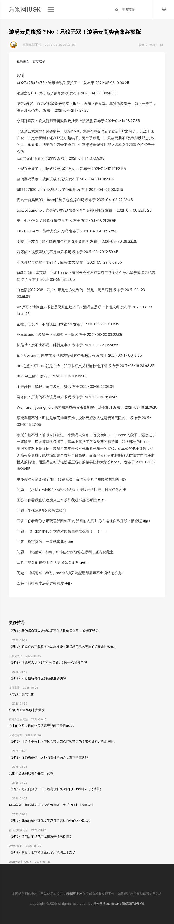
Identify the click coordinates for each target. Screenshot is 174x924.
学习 (152, 45)
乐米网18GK (25, 9)
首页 (141, 45)
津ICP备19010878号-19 (127, 903)
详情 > (101, 500)
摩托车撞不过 (31, 45)
